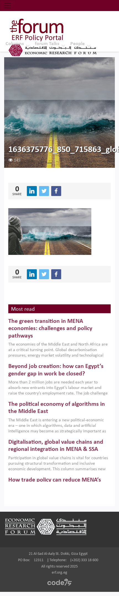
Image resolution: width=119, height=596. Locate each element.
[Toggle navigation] (7, 5)
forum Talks (47, 43)
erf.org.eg (59, 573)
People (77, 43)
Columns (15, 43)
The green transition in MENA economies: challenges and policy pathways (50, 328)
